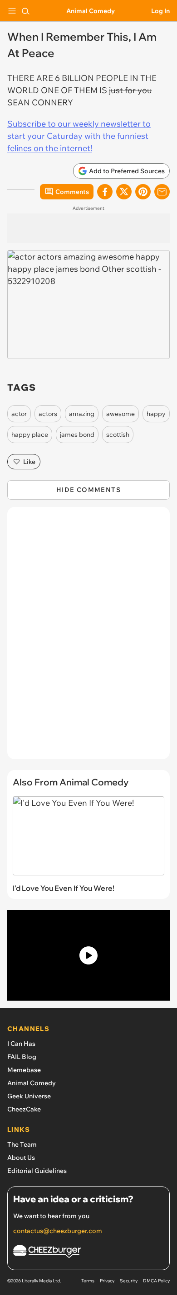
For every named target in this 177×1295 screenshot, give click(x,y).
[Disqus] (88, 638)
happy (156, 414)
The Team (22, 1144)
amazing (81, 414)
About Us (21, 1157)
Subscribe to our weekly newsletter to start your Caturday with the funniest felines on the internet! (79, 135)
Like (29, 462)
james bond (77, 434)
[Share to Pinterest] (143, 191)
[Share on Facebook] (105, 191)
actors (48, 414)
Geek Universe (29, 1096)
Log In (160, 11)
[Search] (25, 11)
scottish (117, 434)
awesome (120, 414)
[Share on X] (124, 191)
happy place (29, 434)
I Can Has (21, 1044)
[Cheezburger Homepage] (88, 1252)
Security (129, 1281)
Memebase (24, 1070)
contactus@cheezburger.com (57, 1231)
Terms (87, 1281)
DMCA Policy (156, 1281)
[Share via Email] (162, 191)
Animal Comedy (90, 11)
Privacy (107, 1281)
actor (19, 414)
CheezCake (24, 1109)
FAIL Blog (21, 1057)
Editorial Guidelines (37, 1171)
